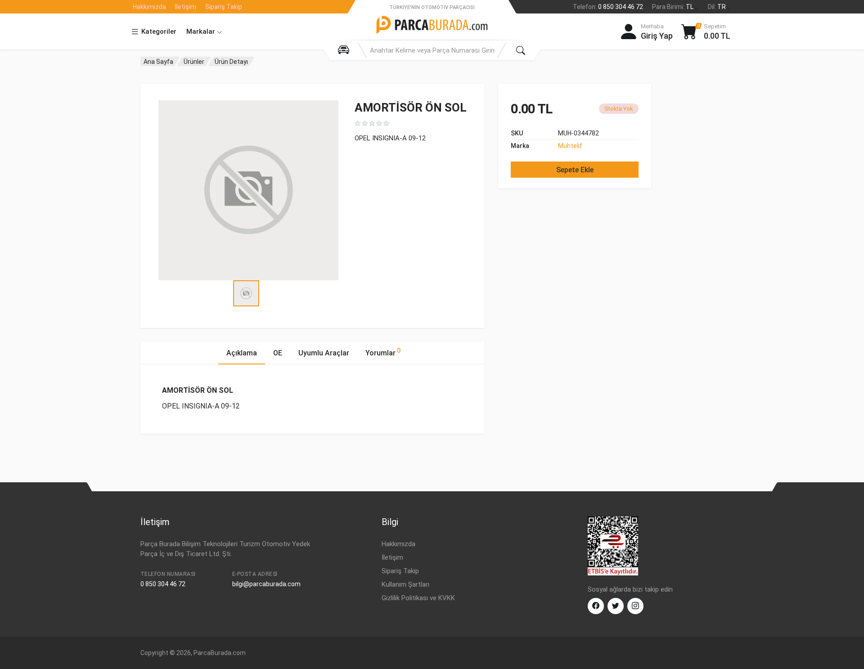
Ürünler (194, 61)
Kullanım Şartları (405, 584)
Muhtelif (570, 145)
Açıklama (241, 353)
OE (277, 353)
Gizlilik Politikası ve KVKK (418, 598)
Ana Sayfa (158, 61)
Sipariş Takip (223, 7)
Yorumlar (382, 352)
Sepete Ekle (575, 170)
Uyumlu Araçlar (323, 353)
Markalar (201, 31)
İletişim (185, 7)
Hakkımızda (149, 7)
